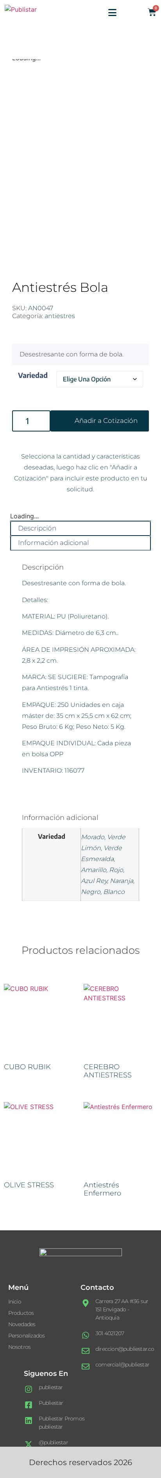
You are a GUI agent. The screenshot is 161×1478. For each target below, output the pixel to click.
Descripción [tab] (37, 528)
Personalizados (26, 1335)
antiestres (60, 316)
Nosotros (19, 1346)
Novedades (22, 1324)
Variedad (33, 375)
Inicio (14, 1301)
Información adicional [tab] (53, 543)
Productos (21, 1312)
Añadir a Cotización (106, 420)
